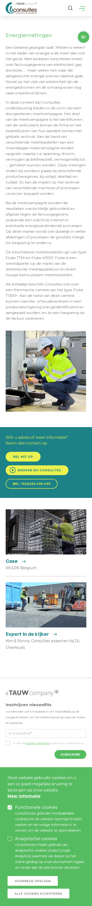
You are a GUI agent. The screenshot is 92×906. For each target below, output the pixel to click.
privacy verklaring (37, 743)
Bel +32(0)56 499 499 (31, 484)
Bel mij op (23, 456)
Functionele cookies (36, 807)
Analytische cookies (36, 838)
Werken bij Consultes (35, 470)
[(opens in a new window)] (32, 692)
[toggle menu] (82, 8)
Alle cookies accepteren (38, 893)
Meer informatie (24, 796)
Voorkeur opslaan (33, 881)
